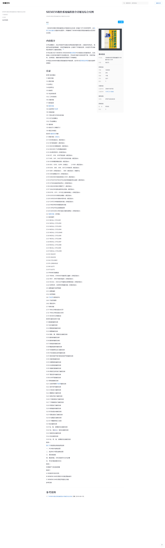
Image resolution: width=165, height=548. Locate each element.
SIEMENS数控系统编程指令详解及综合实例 (60, 496)
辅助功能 (51, 106)
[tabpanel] (85, 254)
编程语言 (53, 134)
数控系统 (73, 53)
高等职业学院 (84, 60)
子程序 (56, 109)
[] (55, 430)
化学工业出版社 (109, 91)
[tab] (47, 22)
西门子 (48, 445)
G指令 (57, 137)
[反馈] (162, 545)
